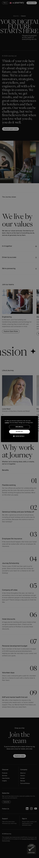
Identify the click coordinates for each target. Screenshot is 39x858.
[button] (19, 436)
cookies (7, 422)
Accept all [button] (19, 431)
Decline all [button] (19, 426)
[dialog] (19, 429)
